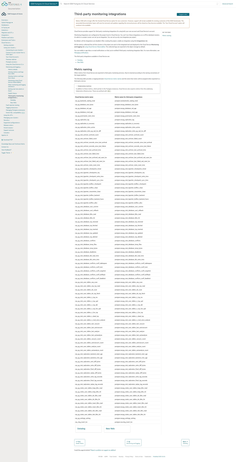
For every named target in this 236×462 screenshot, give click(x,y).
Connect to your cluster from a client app (15, 53)
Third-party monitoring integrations (16, 96)
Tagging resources (11, 107)
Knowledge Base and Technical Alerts (13, 144)
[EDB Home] (12, 3)
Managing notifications (81, 53)
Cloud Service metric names (113, 79)
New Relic (13, 103)
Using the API (8, 115)
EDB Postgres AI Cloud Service (43, 4)
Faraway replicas (11, 59)
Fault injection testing (12, 105)
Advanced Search (227, 4)
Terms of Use (139, 456)
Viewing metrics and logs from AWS (15, 73)
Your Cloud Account (12, 57)
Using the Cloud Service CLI (14, 64)
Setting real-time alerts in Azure (16, 90)
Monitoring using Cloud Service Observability (15, 81)
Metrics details (12, 69)
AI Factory (4, 27)
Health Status (12, 93)
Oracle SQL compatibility (15, 112)
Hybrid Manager (6, 22)
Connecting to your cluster (14, 50)
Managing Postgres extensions (15, 110)
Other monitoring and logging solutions (17, 85)
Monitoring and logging (13, 67)
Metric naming (166, 35)
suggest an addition (109, 450)
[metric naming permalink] (93, 69)
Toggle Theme (5, 153)
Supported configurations (11, 123)
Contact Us (4, 147)
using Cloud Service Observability (95, 47)
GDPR (106, 456)
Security (6, 120)
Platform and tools (7, 37)
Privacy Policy (129, 456)
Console (6, 133)
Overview (4, 20)
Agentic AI (4, 135)
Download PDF (8, 140)
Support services (9, 130)
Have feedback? (6, 150)
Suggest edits (183, 14)
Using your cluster (9, 47)
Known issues (8, 128)
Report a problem (96, 450)
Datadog (13, 100)
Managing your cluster (10, 118)
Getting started (8, 45)
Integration (4, 35)
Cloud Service (5, 43)
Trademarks (148, 456)
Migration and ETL (7, 32)
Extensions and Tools (8, 40)
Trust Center (113, 456)
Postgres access (11, 62)
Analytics (4, 30)
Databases (4, 25)
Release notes (8, 125)
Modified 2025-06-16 (159, 456)
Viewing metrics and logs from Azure (15, 77)
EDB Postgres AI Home (15, 14)
